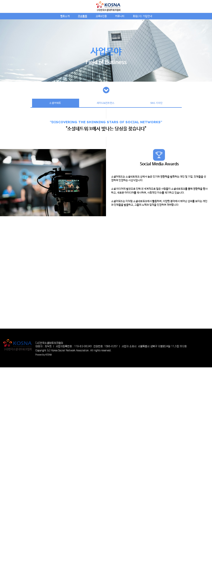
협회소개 (65, 16)
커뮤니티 (119, 16)
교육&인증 (101, 16)
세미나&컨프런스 (106, 103)
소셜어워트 (55, 103)
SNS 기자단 (156, 103)
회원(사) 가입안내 (142, 16)
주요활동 (82, 16)
